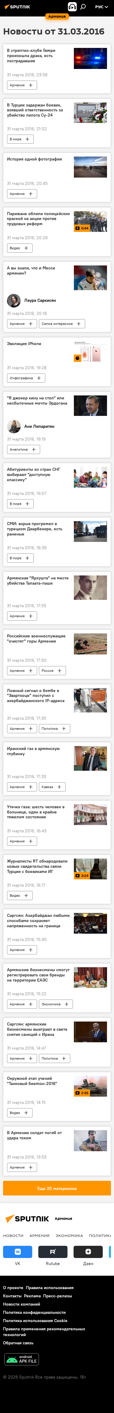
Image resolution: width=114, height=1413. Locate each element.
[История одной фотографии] (90, 167)
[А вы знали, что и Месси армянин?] (90, 277)
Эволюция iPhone (24, 343)
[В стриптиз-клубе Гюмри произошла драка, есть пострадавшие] (90, 58)
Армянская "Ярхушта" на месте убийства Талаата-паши (38, 580)
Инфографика (21, 378)
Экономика (51, 1004)
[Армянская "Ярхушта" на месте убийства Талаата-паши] (90, 587)
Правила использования (50, 1287)
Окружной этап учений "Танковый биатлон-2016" (32, 1081)
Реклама (32, 1296)
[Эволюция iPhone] (90, 351)
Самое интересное (57, 323)
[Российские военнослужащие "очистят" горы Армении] (90, 643)
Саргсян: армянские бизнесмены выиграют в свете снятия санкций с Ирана (37, 1029)
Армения (17, 85)
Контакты (12, 1296)
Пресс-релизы (57, 1296)
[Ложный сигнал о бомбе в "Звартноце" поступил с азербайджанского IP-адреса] (90, 700)
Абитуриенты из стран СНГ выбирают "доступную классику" (33, 474)
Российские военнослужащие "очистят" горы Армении (36, 638)
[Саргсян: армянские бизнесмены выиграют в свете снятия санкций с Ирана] (90, 1032)
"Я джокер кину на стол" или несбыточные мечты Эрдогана (37, 400)
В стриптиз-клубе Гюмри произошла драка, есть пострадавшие (31, 55)
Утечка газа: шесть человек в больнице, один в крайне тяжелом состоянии (35, 812)
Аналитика (19, 449)
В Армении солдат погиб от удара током (34, 1135)
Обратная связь (18, 1343)
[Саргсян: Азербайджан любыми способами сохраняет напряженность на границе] (90, 923)
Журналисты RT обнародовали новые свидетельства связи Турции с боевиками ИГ (37, 866)
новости (13, 1235)
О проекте (13, 1287)
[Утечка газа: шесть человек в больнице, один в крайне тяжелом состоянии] (90, 814)
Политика (50, 728)
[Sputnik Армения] (18, 9)
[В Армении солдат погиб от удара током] (90, 1140)
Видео (15, 248)
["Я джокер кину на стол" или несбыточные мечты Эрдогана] (90, 405)
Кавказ (47, 786)
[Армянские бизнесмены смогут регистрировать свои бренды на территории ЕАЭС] (90, 977)
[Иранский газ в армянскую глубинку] (90, 758)
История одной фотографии (34, 159)
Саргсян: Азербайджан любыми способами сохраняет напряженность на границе (38, 920)
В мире (15, 139)
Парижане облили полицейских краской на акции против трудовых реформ (38, 219)
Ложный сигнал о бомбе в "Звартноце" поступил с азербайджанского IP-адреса (35, 696)
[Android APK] (21, 1360)
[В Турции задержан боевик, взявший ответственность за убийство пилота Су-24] (90, 113)
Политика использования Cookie (35, 1320)
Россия (48, 670)
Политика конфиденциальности (34, 1312)
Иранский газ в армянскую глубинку (33, 751)
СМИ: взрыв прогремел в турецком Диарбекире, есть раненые (34, 529)
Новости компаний (21, 1304)
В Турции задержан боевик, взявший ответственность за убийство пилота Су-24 (35, 110)
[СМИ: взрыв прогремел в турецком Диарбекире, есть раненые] (90, 531)
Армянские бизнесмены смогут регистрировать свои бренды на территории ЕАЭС (38, 975)
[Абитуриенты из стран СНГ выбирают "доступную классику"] (90, 477)
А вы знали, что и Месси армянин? (31, 270)
